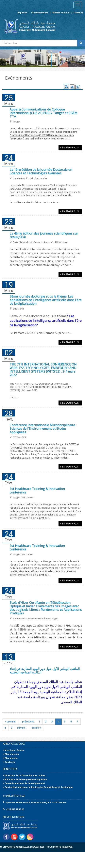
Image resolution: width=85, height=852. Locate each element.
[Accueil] (28, 26)
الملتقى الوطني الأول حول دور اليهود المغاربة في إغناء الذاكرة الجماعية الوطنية (45, 670)
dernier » (36, 727)
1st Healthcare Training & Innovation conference (37, 490)
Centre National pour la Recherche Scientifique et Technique (39, 787)
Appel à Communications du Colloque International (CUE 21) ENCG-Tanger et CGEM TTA (43, 113)
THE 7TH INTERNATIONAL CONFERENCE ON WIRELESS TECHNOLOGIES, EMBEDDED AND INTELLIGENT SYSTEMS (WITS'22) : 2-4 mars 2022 (43, 369)
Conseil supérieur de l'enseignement (25, 783)
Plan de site (11, 758)
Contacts (10, 762)
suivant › (21, 727)
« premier (10, 721)
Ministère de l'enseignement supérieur (26, 779)
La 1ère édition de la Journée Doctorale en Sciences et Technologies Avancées (41, 171)
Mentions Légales (14, 750)
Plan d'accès (12, 754)
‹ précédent (27, 721)
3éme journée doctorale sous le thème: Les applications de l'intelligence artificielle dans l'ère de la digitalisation (46, 300)
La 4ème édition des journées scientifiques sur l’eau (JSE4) (44, 235)
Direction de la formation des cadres (25, 775)
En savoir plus (70, 147)
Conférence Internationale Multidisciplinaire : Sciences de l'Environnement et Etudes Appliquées (43, 428)
